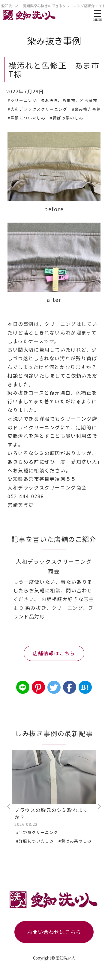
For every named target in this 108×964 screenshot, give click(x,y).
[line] (22, 687)
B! (85, 687)
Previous (9, 807)
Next (99, 807)
